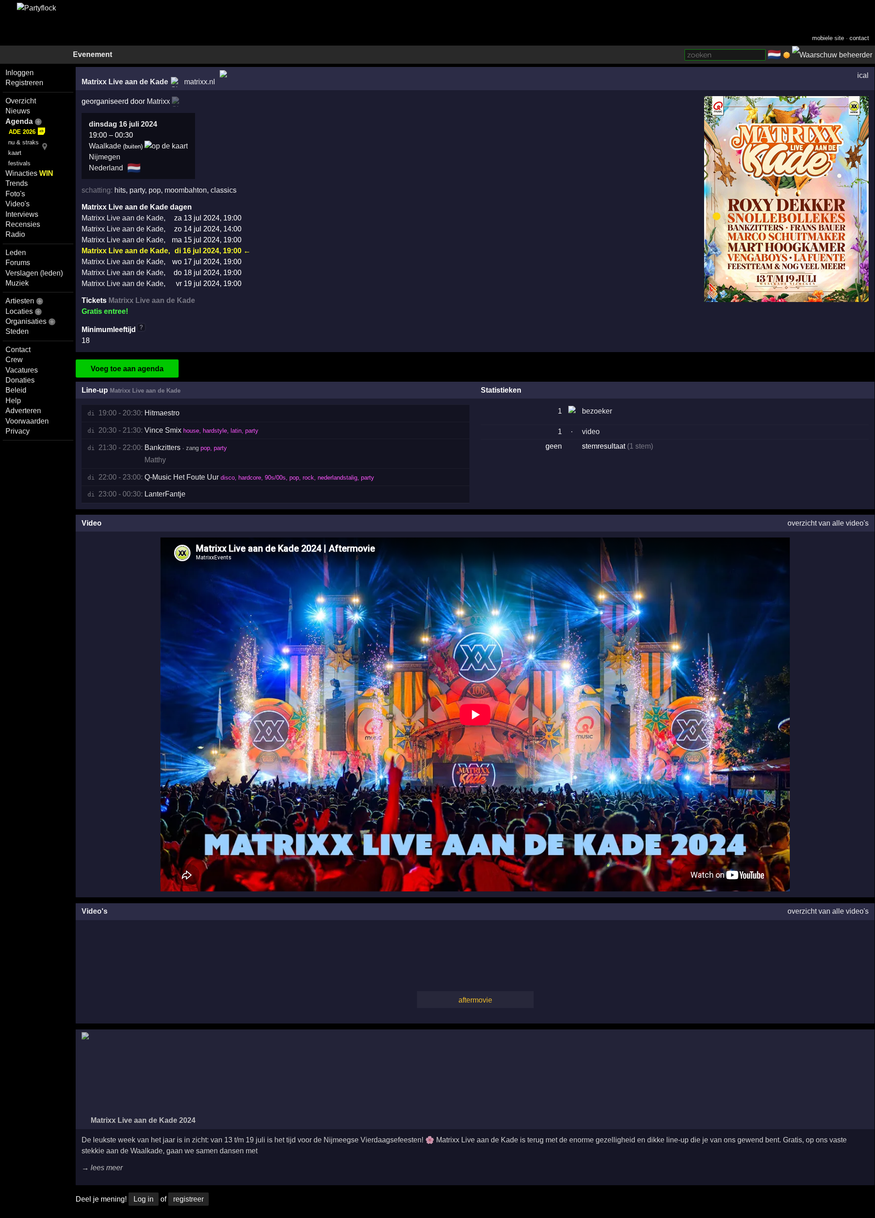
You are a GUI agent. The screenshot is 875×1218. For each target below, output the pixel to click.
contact (859, 38)
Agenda (19, 121)
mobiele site (828, 38)
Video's (17, 204)
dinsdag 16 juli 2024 (123, 124)
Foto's (15, 194)
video (591, 431)
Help (13, 400)
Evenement (92, 54)
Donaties (20, 380)
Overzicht (20, 101)
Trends (16, 183)
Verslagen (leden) (34, 273)
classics (224, 190)
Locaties (19, 311)
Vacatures (21, 370)
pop (155, 190)
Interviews (21, 214)
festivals (19, 163)
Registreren (24, 83)
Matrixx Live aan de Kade (125, 82)
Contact (18, 349)
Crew (14, 359)
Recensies (22, 224)
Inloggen (19, 73)
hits (120, 190)
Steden (17, 331)
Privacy (17, 431)
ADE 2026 (22, 131)
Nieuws (17, 111)
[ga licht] (786, 55)
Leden (15, 252)
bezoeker (597, 411)
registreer (188, 1199)
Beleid (15, 390)
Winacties (29, 173)
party (137, 190)
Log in (144, 1199)
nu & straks (23, 142)
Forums (17, 262)
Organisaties (25, 321)
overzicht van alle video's (828, 523)
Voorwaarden (27, 421)
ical (863, 75)
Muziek (17, 283)
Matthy (155, 460)
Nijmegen (104, 157)
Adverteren (23, 411)
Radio (15, 234)
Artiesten (19, 301)
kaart (14, 152)
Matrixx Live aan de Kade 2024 (142, 1120)
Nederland (106, 168)
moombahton (186, 190)
